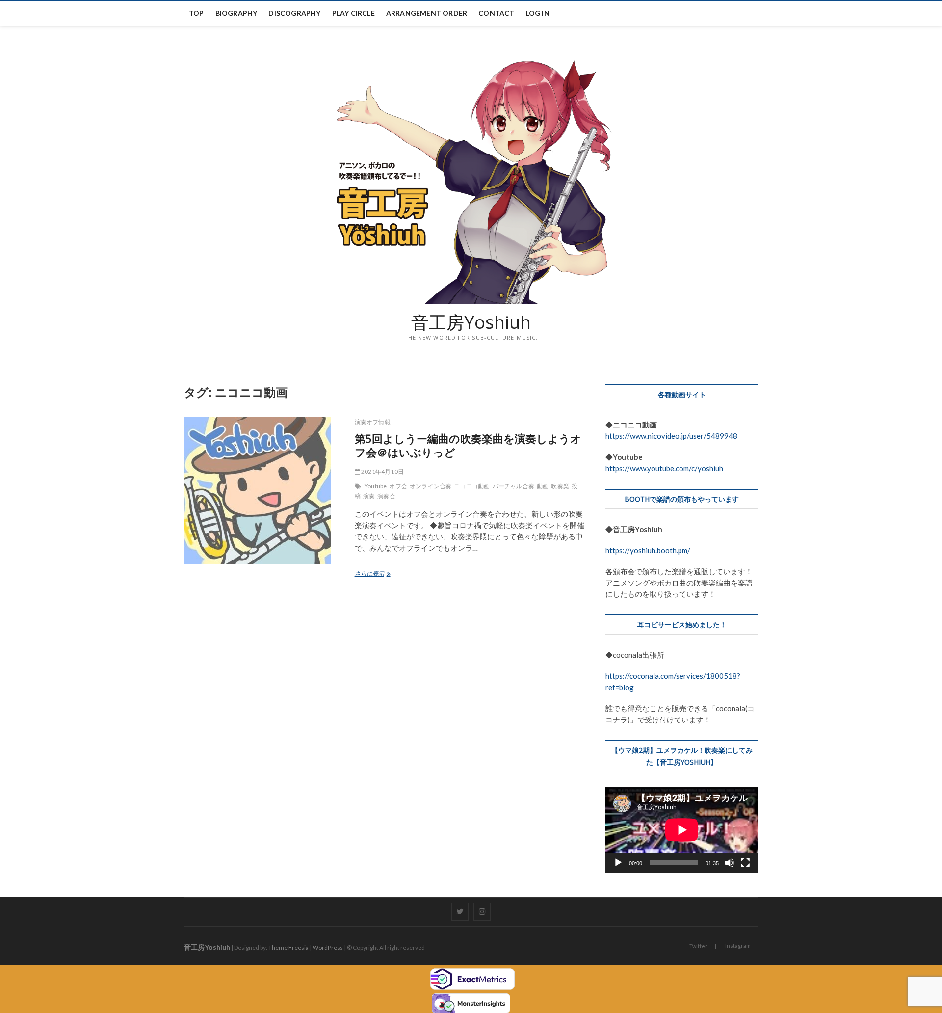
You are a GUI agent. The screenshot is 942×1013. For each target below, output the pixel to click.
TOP (196, 13)
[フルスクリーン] (745, 863)
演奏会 (386, 496)
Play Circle (353, 13)
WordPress (328, 947)
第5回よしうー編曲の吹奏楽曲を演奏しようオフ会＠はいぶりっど (468, 445)
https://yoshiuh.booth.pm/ (647, 550)
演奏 (369, 496)
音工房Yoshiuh (471, 322)
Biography (236, 13)
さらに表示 (372, 574)
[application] (681, 830)
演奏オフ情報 (373, 422)
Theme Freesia (288, 947)
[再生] (618, 863)
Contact (496, 13)
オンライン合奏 (430, 486)
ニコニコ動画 (472, 486)
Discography (294, 13)
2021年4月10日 (382, 471)
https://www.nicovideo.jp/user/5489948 (671, 435)
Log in (538, 13)
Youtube (376, 486)
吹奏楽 (560, 486)
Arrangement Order (426, 13)
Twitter (698, 946)
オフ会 (398, 486)
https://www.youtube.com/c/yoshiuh (664, 468)
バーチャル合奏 (513, 486)
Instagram (738, 945)
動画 (543, 486)
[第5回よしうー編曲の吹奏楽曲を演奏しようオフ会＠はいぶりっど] (264, 490)
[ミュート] (729, 863)
